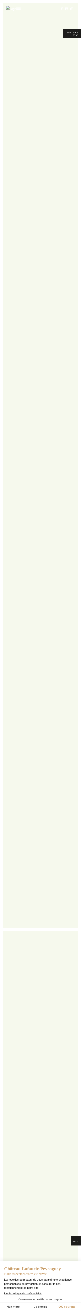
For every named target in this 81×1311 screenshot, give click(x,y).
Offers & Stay (72, 33)
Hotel (76, 1241)
